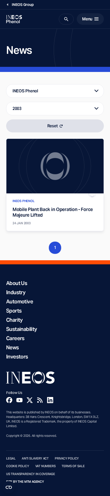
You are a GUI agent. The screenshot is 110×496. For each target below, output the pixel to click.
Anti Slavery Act (35, 458)
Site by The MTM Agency (25, 481)
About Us (16, 283)
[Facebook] (9, 400)
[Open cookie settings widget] (9, 487)
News (12, 347)
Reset (52, 126)
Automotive (19, 301)
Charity (14, 320)
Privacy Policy (67, 458)
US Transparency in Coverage (30, 474)
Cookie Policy (17, 466)
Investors (17, 356)
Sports (13, 310)
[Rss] (40, 400)
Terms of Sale (73, 466)
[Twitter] (30, 400)
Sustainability (21, 329)
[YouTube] (19, 400)
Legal (11, 458)
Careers (15, 338)
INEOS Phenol (25, 91)
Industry (15, 292)
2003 (17, 108)
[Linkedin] (50, 400)
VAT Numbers (45, 466)
